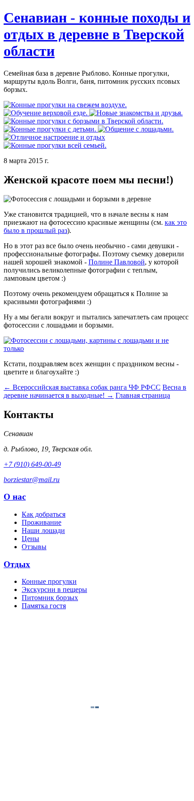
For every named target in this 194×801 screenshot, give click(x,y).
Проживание (41, 522)
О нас (15, 496)
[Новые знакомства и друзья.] (136, 113)
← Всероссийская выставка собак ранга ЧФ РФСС (82, 387)
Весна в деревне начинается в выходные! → (95, 391)
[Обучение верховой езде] (46, 113)
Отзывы (34, 547)
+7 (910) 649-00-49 (32, 464)
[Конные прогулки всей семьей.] (55, 145)
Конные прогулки (49, 581)
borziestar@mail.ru (32, 479)
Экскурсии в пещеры (54, 589)
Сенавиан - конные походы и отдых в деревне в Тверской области (97, 34)
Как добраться (43, 514)
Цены (30, 538)
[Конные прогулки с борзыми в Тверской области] (83, 121)
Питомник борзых (50, 597)
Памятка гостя (44, 606)
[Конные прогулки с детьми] (51, 129)
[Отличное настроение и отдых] (54, 137)
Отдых (17, 564)
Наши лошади (43, 530)
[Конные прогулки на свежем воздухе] (65, 105)
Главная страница (142, 395)
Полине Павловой (116, 262)
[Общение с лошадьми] (136, 129)
